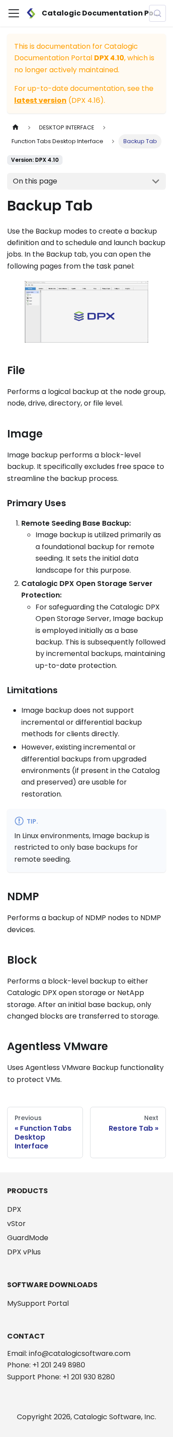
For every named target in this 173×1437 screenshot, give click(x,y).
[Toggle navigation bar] (13, 13)
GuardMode (27, 1238)
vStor (16, 1223)
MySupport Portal (38, 1303)
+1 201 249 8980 (58, 1365)
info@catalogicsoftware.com (79, 1353)
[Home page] (15, 127)
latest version (40, 100)
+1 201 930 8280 (89, 1377)
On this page (35, 181)
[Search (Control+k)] (157, 13)
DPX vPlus (24, 1252)
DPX (14, 1209)
